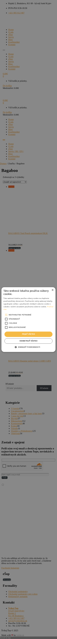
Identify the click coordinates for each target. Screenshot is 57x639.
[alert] (28, 319)
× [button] (52, 290)
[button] (28, 347)
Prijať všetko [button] (28, 334)
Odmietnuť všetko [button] (28, 341)
